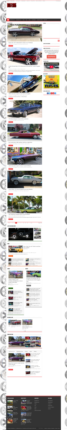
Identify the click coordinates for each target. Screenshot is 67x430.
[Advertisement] (41, 10)
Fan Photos (27, 252)
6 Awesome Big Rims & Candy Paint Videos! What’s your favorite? (18, 292)
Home (8, 19)
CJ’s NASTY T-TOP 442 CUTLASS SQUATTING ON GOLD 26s (35, 366)
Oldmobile (21, 44)
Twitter (56, 428)
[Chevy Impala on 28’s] (10, 402)
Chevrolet (21, 95)
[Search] (59, 41)
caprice (18, 95)
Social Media (33, 19)
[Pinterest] (58, 1)
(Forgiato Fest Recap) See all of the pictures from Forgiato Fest (33, 280)
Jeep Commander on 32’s (15, 407)
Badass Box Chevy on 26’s (15, 413)
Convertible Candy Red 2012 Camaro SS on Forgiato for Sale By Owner (35, 372)
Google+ (45, 428)
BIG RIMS (15, 252)
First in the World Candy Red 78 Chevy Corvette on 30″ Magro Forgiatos (35, 354)
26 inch (16, 95)
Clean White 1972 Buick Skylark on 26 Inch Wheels (20, 189)
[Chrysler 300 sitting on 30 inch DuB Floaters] (10, 420)
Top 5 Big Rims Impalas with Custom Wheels (19, 214)
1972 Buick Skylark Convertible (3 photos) (18, 119)
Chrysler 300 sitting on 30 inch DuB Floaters (15, 420)
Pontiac (15, 284)
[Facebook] (56, 1)
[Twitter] (57, 1)
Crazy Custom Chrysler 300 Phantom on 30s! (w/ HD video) (35, 360)
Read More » (10, 45)
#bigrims (16, 44)
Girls (35, 405)
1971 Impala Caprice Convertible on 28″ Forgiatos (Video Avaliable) (18, 309)
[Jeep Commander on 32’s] (10, 408)
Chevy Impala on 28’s (15, 401)
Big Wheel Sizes (18, 19)
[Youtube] (59, 1)
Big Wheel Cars (12, 19)
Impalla (18, 313)
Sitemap (49, 408)
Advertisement (50, 402)
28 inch (13, 312)
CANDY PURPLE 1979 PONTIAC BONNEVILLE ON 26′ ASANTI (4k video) (15, 281)
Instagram (52, 428)
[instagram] (60, 1)
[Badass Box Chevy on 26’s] (10, 414)
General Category (35, 368)
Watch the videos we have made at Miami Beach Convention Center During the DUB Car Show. (35, 289)
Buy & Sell (45, 19)
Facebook (49, 428)
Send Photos (51, 56)
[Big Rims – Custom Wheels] (11, 5)
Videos (24, 19)
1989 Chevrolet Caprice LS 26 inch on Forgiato (19, 93)
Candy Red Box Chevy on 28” (13, 325)
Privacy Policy (50, 405)
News (26, 19)
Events (29, 19)
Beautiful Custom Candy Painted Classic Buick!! (29, 402)
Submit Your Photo (40, 19)
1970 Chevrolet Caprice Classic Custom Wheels (19, 165)
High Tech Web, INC (33, 428)
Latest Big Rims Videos (11, 226)
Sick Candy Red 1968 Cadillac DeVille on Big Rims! (20, 142)
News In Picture (10, 334)
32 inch (27, 261)
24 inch (19, 44)
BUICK (16, 120)
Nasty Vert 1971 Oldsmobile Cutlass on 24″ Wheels (20, 42)
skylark (18, 120)
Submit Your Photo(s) (38, 410)
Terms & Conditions (51, 407)
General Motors (25, 167)
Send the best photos (54, 51)
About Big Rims (50, 400)
